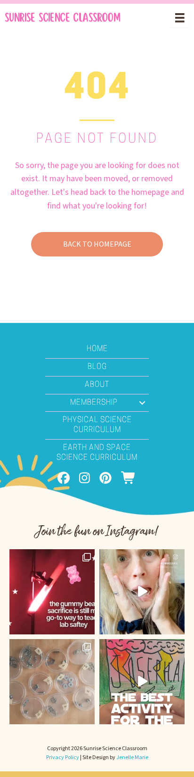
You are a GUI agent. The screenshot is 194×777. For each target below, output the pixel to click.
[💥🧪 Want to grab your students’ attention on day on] (52, 591)
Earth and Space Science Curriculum (97, 453)
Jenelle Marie (132, 757)
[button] (142, 403)
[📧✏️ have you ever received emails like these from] (142, 591)
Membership (94, 403)
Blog (97, 367)
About (97, 385)
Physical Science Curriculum (97, 425)
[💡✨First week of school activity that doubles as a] (142, 681)
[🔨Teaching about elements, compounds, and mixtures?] (52, 681)
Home (97, 349)
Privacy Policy (62, 757)
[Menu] (179, 17)
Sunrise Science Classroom (62, 17)
